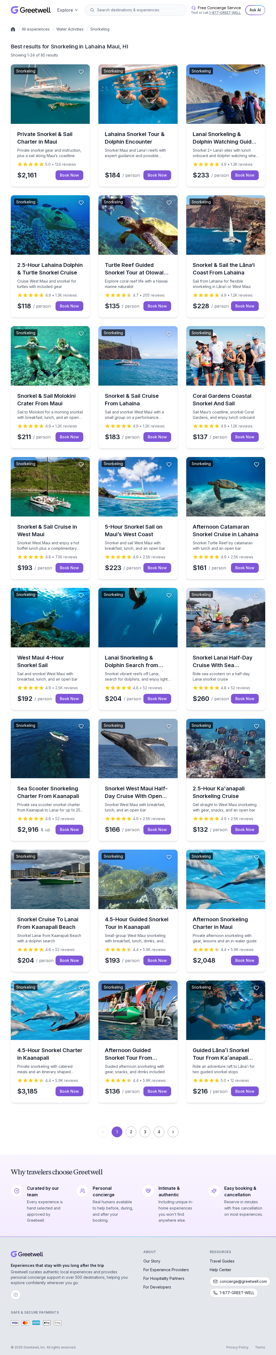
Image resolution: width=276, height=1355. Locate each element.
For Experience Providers (166, 1269)
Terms (260, 1347)
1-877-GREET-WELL (225, 13)
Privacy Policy (237, 1347)
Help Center (220, 1269)
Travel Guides (222, 1261)
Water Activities (70, 29)
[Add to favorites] (81, 72)
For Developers (157, 1287)
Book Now (69, 175)
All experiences (36, 29)
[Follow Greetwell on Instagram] (15, 1295)
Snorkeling (99, 29)
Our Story (151, 1261)
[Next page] (173, 1132)
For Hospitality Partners (163, 1278)
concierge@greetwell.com (243, 1281)
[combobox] (139, 10)
